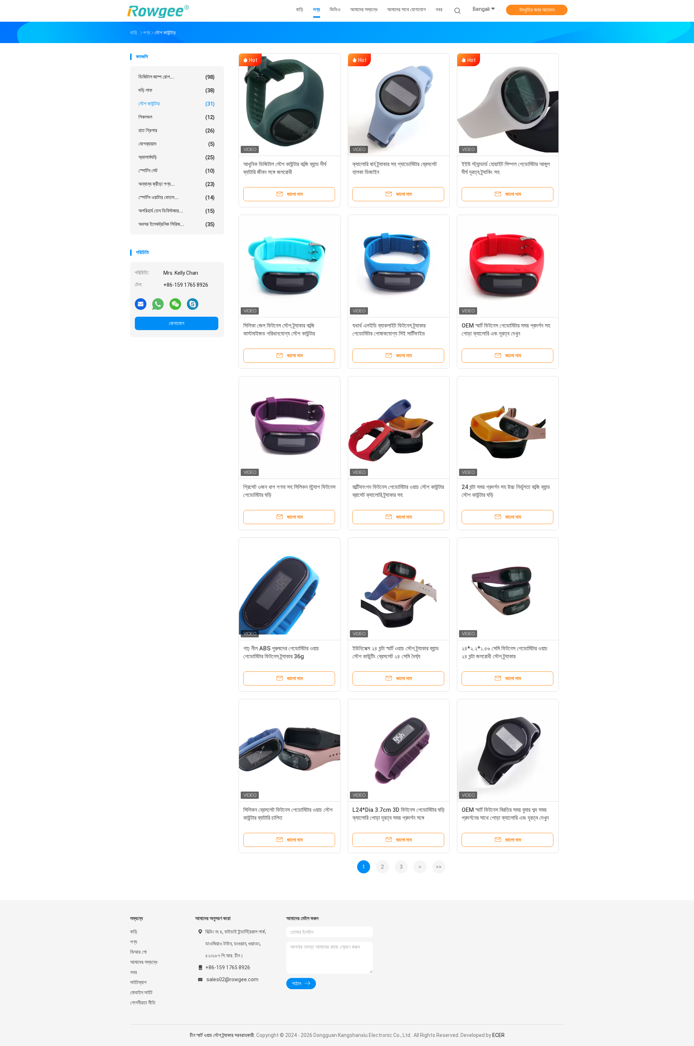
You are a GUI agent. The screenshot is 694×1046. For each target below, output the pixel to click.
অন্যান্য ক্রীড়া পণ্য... (176, 184)
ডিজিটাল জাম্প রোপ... (176, 77)
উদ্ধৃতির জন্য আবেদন (536, 10)
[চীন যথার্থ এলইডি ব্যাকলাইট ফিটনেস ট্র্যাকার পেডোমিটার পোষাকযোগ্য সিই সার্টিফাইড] (398, 265)
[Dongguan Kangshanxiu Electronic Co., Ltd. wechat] (175, 303)
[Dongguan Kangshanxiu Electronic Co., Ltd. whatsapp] (158, 303)
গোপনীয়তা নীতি (142, 1002)
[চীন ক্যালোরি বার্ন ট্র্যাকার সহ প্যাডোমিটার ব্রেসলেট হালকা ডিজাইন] (398, 104)
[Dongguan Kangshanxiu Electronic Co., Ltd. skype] (192, 303)
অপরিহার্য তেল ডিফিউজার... (176, 211)
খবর (133, 972)
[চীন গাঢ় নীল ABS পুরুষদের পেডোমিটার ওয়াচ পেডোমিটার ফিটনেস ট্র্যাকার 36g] (289, 588)
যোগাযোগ (176, 323)
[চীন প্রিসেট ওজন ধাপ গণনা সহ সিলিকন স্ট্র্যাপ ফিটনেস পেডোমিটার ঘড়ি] (289, 427)
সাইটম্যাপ (138, 982)
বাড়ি (133, 932)
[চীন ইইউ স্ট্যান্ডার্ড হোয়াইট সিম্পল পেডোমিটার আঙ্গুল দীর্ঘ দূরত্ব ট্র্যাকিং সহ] (507, 104)
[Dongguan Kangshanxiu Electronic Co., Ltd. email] (140, 303)
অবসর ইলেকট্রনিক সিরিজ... (176, 224)
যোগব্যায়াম (176, 144)
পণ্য (133, 942)
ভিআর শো (138, 952)
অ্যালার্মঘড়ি (176, 157)
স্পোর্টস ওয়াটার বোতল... (176, 197)
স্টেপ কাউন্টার (176, 104)
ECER (498, 1035)
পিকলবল (176, 117)
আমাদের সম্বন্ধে (143, 962)
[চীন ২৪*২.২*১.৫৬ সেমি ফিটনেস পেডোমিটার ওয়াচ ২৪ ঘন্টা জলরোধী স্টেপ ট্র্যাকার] (507, 588)
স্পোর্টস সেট (176, 171)
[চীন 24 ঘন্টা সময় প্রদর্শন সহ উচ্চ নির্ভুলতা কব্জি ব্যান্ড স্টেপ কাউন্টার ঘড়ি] (507, 427)
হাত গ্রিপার (176, 130)
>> (439, 867)
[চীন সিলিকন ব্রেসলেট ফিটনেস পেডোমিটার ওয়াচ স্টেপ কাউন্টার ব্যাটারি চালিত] (289, 750)
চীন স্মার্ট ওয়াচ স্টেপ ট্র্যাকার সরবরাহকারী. (223, 1035)
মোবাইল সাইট (141, 992)
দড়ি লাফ (176, 90)
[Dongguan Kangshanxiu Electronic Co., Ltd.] (158, 11)
